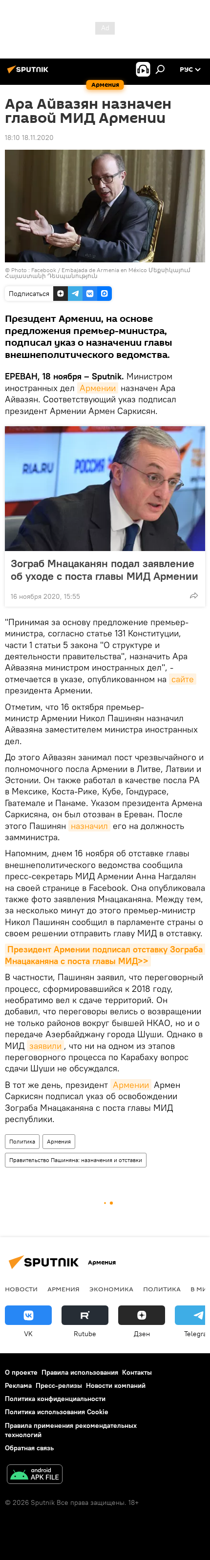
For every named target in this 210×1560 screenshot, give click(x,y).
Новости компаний (116, 1385)
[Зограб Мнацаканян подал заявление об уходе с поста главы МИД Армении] (105, 488)
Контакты (137, 1372)
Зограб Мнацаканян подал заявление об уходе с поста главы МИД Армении (104, 569)
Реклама (18, 1385)
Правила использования (80, 1372)
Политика (22, 1141)
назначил (89, 825)
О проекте (21, 1372)
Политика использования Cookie (56, 1411)
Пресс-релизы (59, 1385)
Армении (98, 388)
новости (21, 1288)
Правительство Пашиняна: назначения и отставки (75, 1160)
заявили (45, 1045)
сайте (182, 679)
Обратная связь (29, 1447)
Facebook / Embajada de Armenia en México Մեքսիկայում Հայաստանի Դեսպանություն (97, 272)
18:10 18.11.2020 (29, 137)
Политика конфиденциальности (55, 1398)
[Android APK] (34, 1475)
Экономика (111, 1288)
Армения (59, 1141)
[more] (194, 595)
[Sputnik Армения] (29, 73)
